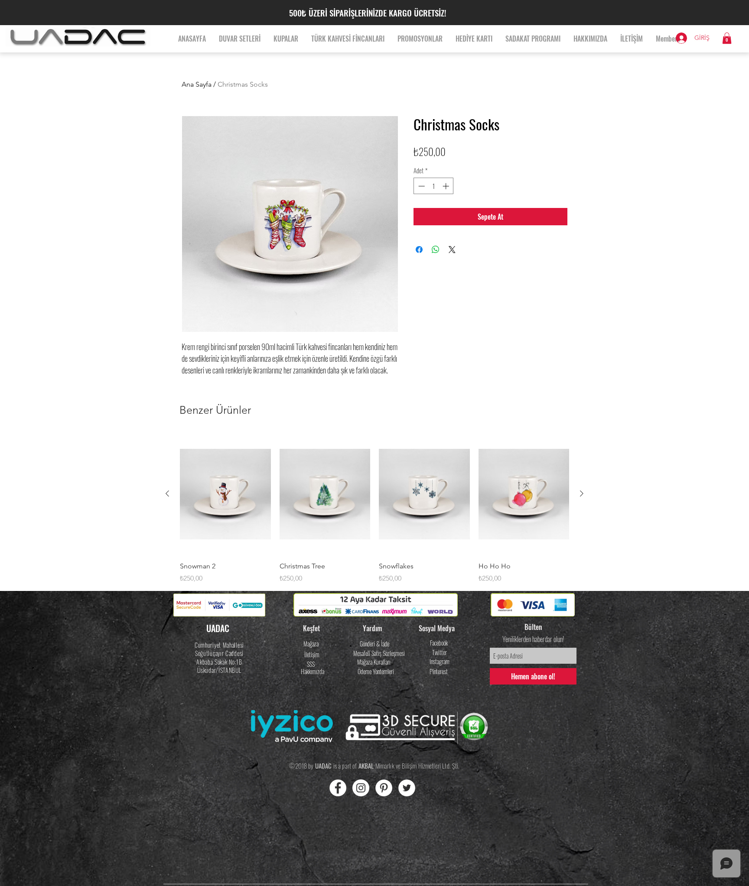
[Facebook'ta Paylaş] (419, 249)
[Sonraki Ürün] (581, 493)
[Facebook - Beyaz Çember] (337, 787)
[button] (727, 38)
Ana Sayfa (197, 84)
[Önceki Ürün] (167, 493)
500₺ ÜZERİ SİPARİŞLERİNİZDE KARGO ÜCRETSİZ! (367, 12)
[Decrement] (421, 186)
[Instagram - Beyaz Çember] (360, 787)
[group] (374, 508)
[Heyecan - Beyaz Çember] (406, 787)
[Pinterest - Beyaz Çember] (383, 787)
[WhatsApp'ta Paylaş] (435, 249)
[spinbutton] (434, 186)
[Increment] (447, 186)
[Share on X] (452, 249)
